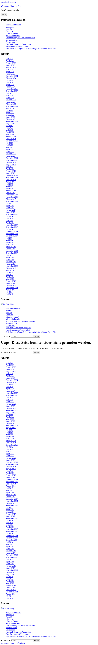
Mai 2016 (9, 221)
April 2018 (10, 188)
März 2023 (10, 98)
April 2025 (10, 72)
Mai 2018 (9, 186)
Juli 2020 (9, 143)
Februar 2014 (11, 247)
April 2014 (10, 242)
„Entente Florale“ (12, 33)
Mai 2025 (9, 70)
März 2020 (10, 152)
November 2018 (12, 177)
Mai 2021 (9, 130)
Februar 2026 (11, 63)
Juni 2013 (9, 255)
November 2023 (12, 89)
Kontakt (9, 29)
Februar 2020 (11, 154)
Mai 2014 (9, 240)
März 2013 (10, 260)
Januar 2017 (10, 212)
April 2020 (10, 149)
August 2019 (11, 165)
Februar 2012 (11, 281)
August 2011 (10, 290)
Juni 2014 (9, 238)
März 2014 (10, 244)
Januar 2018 (10, 193)
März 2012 (10, 279)
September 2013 (12, 253)
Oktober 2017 (11, 199)
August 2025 (11, 67)
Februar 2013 (11, 262)
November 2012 (12, 266)
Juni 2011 (9, 294)
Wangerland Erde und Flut (11, 6)
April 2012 (10, 277)
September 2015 (12, 227)
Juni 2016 (9, 219)
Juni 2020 (9, 145)
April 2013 (10, 257)
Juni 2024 (9, 82)
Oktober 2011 (11, 285)
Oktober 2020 (11, 139)
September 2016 (12, 214)
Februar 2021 (11, 136)
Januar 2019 (10, 173)
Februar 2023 (11, 100)
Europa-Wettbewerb (13, 25)
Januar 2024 (10, 87)
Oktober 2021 (11, 119)
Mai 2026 (9, 59)
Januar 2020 (10, 156)
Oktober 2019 (11, 162)
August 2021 (11, 123)
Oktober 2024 (11, 78)
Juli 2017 (9, 203)
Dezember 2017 (12, 195)
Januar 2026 (10, 65)
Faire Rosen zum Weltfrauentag (18, 46)
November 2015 (12, 225)
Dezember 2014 (12, 231)
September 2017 (12, 201)
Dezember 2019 (12, 158)
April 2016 (10, 223)
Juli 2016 (9, 216)
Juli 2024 (9, 80)
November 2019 (12, 160)
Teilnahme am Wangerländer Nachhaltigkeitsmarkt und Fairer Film (31, 49)
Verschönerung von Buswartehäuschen (20, 38)
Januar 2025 (10, 74)
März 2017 (10, 208)
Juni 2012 (9, 275)
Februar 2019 (11, 171)
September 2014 (12, 236)
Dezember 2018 (12, 175)
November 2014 (12, 234)
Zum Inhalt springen (8, 2)
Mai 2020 (9, 147)
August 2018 (11, 182)
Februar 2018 (11, 190)
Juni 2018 (9, 184)
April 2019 (10, 169)
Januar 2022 (10, 117)
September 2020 (12, 141)
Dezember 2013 (12, 251)
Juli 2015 (9, 229)
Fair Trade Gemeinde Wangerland (18, 44)
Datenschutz (10, 42)
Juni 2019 (9, 167)
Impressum (10, 27)
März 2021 (10, 134)
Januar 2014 (10, 249)
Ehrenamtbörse (11, 40)
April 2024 (10, 85)
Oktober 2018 (11, 180)
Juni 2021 (9, 128)
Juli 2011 (9, 292)
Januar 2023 (10, 102)
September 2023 (12, 91)
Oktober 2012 (11, 268)
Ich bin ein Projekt (13, 36)
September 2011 (12, 288)
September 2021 (12, 121)
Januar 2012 (10, 283)
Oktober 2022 (11, 104)
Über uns (9, 31)
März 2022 (10, 115)
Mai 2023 (9, 95)
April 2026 (10, 61)
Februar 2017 (11, 210)
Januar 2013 (10, 264)
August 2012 (11, 270)
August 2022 (11, 108)
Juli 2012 (9, 273)
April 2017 (10, 206)
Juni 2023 (9, 93)
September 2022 (12, 106)
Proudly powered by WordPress (13, 643)
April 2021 (10, 132)
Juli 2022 (9, 111)
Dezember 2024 (12, 76)
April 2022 (10, 113)
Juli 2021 (9, 126)
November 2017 (12, 197)
